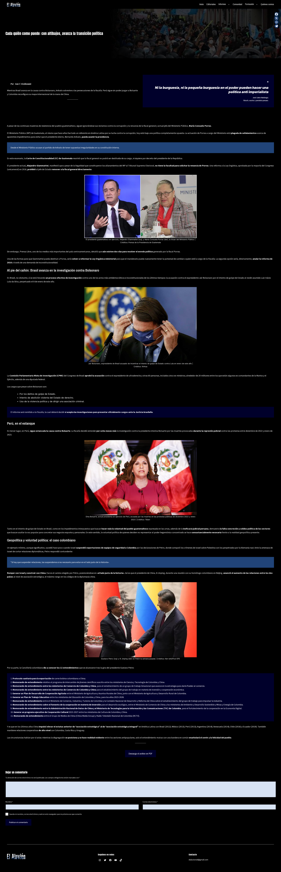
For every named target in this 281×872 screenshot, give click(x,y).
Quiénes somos (267, 4)
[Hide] (278, 30)
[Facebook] (276, 14)
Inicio (201, 4)
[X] (276, 18)
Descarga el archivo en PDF (140, 753)
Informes (222, 4)
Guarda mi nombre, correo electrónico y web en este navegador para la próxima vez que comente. (45, 814)
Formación (249, 4)
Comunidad (237, 4)
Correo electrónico (150, 802)
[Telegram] (276, 26)
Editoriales (211, 4)
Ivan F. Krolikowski (23, 83)
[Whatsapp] (276, 22)
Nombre (9, 802)
